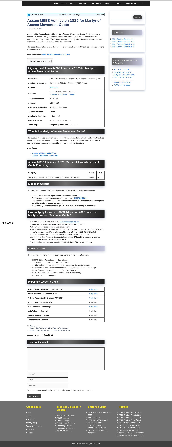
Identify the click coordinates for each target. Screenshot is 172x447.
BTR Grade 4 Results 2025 (129, 428)
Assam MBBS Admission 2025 (45, 156)
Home (56, 3)
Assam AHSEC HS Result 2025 (131, 435)
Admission (54, 88)
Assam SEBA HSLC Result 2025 (131, 433)
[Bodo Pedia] (29, 3)
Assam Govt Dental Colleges (63, 94)
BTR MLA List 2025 (121, 70)
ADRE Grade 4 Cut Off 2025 (123, 47)
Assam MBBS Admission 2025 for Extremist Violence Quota (50, 330)
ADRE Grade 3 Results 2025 (123, 39)
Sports (106, 3)
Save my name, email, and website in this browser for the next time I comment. (61, 390)
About (28, 416)
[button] (142, 3)
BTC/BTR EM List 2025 (123, 72)
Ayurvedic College (64, 431)
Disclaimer (30, 419)
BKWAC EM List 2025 (122, 82)
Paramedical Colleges (65, 428)
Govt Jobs (95, 3)
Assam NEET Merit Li (41, 153)
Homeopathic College (65, 415)
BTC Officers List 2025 (123, 77)
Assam (40, 326)
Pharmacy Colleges (64, 426)
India (71, 3)
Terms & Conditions (34, 426)
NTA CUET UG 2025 (96, 425)
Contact (29, 433)
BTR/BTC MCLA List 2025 (124, 75)
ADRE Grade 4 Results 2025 (123, 42)
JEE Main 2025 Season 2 (98, 420)
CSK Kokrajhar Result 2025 (129, 423)
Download (30, 429)
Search (137, 17)
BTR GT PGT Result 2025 (129, 430)
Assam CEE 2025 (95, 423)
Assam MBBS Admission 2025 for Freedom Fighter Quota (49, 328)
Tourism (117, 3)
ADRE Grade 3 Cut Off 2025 (123, 44)
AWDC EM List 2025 (122, 85)
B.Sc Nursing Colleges (66, 423)
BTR (63, 3)
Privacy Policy (31, 423)
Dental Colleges (63, 421)
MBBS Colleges (63, 418)
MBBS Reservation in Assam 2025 (55, 54)
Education (82, 3)
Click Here (93, 289)
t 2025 (53, 153)
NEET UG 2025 (80, 198)
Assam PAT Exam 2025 (97, 428)
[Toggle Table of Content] (49, 61)
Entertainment (131, 3)
